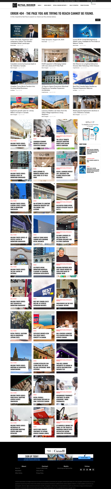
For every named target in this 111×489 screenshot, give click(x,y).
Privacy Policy (39, 473)
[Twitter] (93, 1)
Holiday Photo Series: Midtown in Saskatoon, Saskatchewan (18, 367)
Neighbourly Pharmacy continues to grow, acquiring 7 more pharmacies (64, 398)
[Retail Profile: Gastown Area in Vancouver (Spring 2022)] (21, 326)
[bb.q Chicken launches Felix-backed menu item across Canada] (67, 326)
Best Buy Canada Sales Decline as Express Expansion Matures (85, 87)
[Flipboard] (91, 1)
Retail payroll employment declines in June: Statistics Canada (86, 111)
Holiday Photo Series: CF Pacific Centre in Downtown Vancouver (18, 239)
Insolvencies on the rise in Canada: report (64, 304)
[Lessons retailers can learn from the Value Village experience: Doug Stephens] (55, 102)
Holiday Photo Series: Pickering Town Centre (18, 144)
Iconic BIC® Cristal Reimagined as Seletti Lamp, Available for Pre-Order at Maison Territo (86, 41)
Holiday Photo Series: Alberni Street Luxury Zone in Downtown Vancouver (18, 206)
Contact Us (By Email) (41, 468)
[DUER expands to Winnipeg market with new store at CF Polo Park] (55, 55)
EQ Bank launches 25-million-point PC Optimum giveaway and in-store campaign (64, 238)
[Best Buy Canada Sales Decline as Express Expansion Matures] (87, 77)
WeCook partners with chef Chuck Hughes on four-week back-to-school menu (64, 270)
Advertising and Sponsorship (64, 468)
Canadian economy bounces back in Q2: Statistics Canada (23, 65)
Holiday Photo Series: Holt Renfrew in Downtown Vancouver (17, 303)
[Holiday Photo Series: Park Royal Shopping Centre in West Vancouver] (21, 390)
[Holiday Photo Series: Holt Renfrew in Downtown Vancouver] (21, 294)
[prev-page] (80, 177)
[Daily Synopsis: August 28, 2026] (55, 31)
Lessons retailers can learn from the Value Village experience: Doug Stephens (54, 112)
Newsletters (18, 470)
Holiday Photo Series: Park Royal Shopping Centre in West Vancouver (17, 398)
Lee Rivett (12, 90)
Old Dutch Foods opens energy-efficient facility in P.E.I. (64, 207)
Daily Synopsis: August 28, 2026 (53, 40)
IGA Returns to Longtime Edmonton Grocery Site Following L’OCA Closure (86, 65)
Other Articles (18, 473)
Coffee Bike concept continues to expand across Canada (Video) (41, 431)
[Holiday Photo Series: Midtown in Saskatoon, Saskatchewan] (21, 358)
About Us (17, 468)
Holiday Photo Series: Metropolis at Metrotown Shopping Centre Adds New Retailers (17, 429)
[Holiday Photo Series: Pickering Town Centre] (21, 134)
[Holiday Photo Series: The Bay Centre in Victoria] (21, 262)
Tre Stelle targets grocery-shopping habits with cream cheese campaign (62, 142)
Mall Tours (13, 140)
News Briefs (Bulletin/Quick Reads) (64, 136)
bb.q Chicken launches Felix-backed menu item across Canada (64, 335)
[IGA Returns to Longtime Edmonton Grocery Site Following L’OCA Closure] (87, 55)
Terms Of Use (39, 470)
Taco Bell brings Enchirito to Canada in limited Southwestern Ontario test (64, 366)
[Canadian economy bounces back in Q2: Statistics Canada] (24, 55)
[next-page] (83, 177)
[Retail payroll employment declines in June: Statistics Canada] (87, 102)
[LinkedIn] (88, 1)
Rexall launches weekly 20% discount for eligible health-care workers (64, 174)
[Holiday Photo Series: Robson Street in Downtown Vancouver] (21, 166)
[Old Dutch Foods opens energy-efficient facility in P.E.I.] (67, 198)
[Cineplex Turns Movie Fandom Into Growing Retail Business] (24, 77)
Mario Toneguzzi (13, 67)
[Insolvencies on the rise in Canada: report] (67, 294)
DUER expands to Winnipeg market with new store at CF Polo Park (54, 65)
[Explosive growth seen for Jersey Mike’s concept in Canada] (24, 102)
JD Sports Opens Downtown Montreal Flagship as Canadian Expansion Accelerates (55, 88)
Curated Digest (90, 158)
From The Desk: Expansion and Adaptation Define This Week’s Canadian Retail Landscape (21, 41)
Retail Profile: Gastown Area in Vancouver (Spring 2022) (18, 335)
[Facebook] (90, 1)
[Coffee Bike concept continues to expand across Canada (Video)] (44, 422)
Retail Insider (13, 45)
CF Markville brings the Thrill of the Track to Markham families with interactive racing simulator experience (64, 429)
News (34, 138)
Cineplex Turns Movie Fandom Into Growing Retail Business (22, 87)
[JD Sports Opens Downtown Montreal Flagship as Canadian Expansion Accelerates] (55, 77)
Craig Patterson (76, 67)
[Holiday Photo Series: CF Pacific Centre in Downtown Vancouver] (21, 230)
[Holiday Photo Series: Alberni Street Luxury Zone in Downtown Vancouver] (21, 198)
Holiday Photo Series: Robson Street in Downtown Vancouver (17, 175)
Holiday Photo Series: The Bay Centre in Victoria (17, 271)
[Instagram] (95, 1)
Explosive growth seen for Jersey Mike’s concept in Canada (22, 111)
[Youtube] (90, 469)
